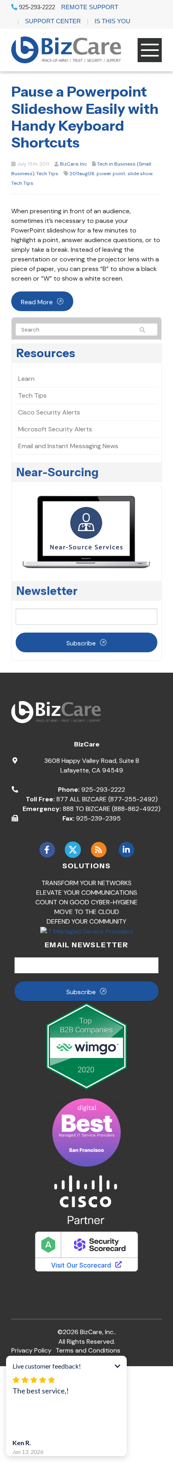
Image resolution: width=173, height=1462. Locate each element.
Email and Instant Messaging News (68, 446)
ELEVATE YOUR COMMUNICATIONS (86, 892)
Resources (45, 353)
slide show (140, 173)
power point (111, 173)
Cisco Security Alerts (49, 412)
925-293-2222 (36, 7)
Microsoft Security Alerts (55, 429)
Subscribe (81, 643)
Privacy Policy (31, 1350)
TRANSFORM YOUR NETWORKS (86, 883)
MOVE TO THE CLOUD (86, 912)
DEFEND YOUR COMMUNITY (86, 921)
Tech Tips (47, 173)
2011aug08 (82, 173)
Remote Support (89, 7)
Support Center (53, 21)
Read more (37, 302)
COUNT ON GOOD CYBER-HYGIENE (86, 902)
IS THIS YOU (112, 21)
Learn (26, 378)
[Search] (146, 330)
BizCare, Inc (73, 164)
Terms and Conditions (88, 1350)
